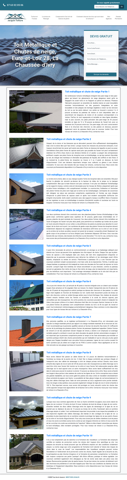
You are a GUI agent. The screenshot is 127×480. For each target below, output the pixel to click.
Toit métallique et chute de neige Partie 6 (68, 281)
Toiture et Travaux (34, 17)
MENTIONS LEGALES (72, 477)
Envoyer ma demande (101, 74)
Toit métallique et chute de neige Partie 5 (68, 245)
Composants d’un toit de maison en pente (64, 17)
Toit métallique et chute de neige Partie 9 (68, 397)
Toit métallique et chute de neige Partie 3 (68, 174)
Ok (122, 7)
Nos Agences (109, 17)
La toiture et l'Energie (46, 17)
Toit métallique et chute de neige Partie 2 (68, 139)
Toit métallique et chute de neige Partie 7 (68, 317)
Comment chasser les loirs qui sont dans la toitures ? (90, 17)
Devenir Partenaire (118, 17)
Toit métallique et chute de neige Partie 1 (87, 91)
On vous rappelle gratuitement (108, 3)
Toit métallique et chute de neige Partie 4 (68, 210)
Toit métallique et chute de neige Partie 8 (68, 352)
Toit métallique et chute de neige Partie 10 (69, 435)
